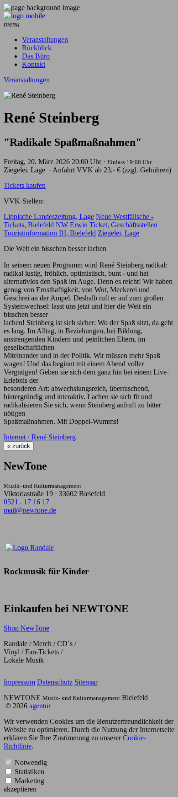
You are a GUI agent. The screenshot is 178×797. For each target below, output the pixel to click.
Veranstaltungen (45, 39)
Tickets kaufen (25, 185)
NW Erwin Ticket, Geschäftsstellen (106, 225)
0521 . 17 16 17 (26, 502)
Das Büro (36, 56)
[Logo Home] (24, 16)
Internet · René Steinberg (40, 437)
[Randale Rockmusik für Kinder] (30, 547)
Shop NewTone (26, 628)
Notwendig (31, 762)
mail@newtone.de (30, 510)
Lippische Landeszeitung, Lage (49, 216)
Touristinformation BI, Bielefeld (50, 233)
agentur (40, 706)
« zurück (18, 446)
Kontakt (33, 64)
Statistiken (29, 772)
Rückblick (37, 48)
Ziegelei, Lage (118, 233)
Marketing (29, 781)
